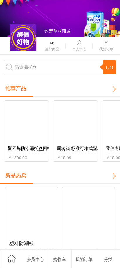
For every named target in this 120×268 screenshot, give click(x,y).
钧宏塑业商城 (57, 30)
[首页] (11, 258)
